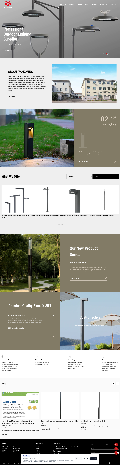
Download (94, 4)
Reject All (86, 458)
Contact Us (103, 4)
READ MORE (4, 432)
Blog (86, 4)
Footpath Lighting (16, 448)
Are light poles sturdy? (87, 421)
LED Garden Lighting (5, 446)
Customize (78, 458)
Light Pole (15, 451)
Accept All (93, 458)
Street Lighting (4, 448)
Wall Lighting (4, 450)
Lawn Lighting (16, 446)
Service (80, 4)
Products (63, 4)
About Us (71, 4)
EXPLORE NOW (84, 161)
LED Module (4, 451)
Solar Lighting (16, 450)
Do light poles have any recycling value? (53, 421)
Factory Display (39, 451)
